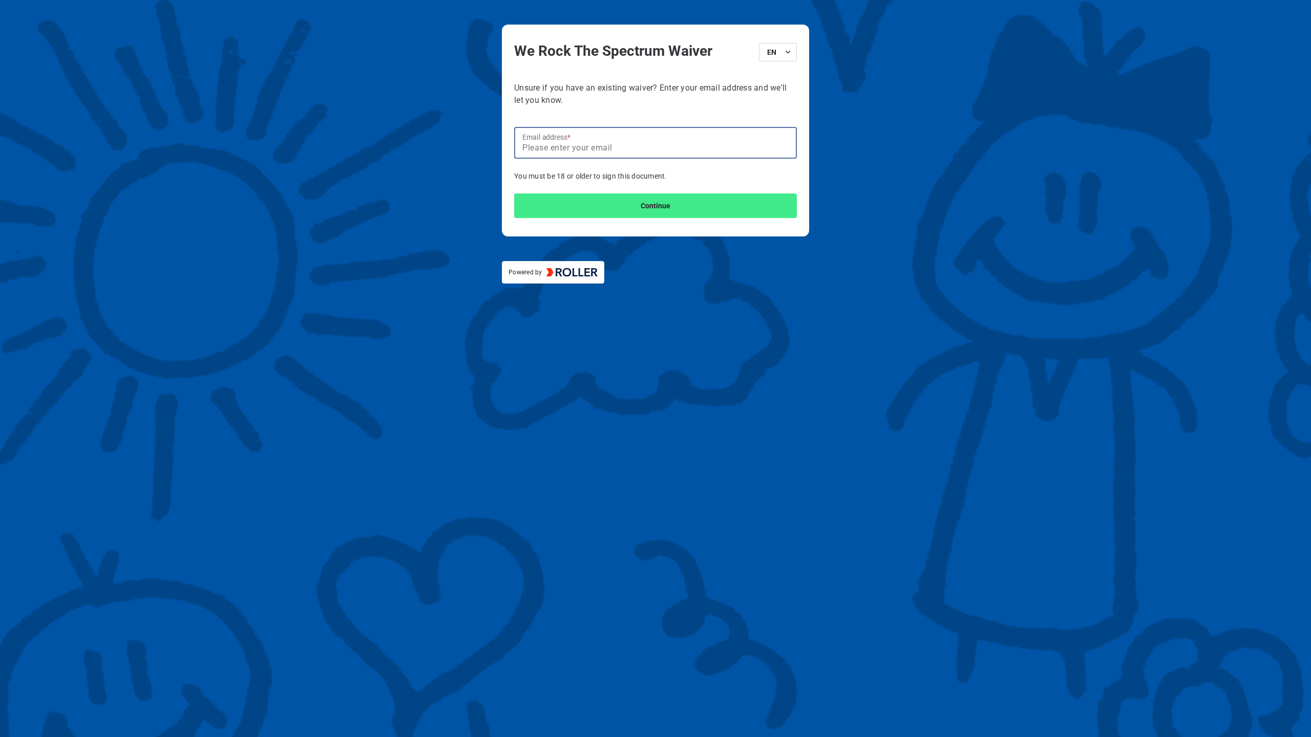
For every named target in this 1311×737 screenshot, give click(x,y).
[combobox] (774, 52)
